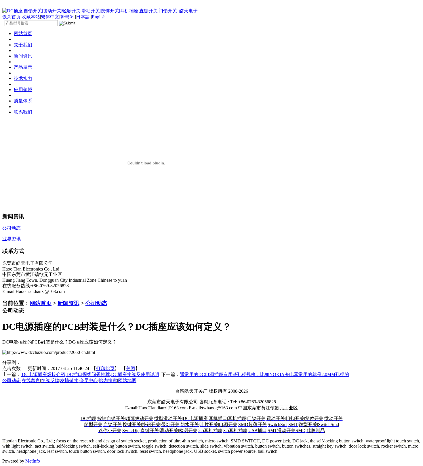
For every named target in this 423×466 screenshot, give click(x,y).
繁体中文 (50, 16)
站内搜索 (108, 380)
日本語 (83, 16)
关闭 (130, 368)
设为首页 (11, 16)
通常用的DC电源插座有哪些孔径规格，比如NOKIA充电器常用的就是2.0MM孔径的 (264, 374)
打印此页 (105, 368)
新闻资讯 (68, 303)
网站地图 (127, 380)
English (99, 16)
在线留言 (31, 380)
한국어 (67, 16)
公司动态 (96, 303)
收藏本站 (31, 16)
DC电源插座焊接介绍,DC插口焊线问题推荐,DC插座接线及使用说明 (90, 374)
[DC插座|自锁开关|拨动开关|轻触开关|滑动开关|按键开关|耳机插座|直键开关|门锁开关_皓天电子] (100, 10)
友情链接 (69, 380)
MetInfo (32, 461)
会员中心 (88, 380)
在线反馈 (50, 380)
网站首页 (41, 303)
